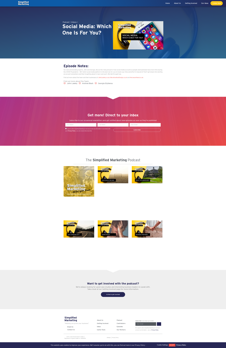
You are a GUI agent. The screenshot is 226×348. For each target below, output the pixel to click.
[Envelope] (159, 337)
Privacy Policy (71, 131)
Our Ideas (204, 3)
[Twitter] (148, 337)
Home (167, 3)
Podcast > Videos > (70, 22)
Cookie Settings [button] (162, 345)
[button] (138, 35)
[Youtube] (145, 337)
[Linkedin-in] (155, 337)
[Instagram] (152, 337)
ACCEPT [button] (172, 345)
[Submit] (159, 324)
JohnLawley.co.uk (104, 77)
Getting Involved (191, 3)
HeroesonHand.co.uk (136, 77)
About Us (177, 3)
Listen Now (217, 3)
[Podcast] (141, 337)
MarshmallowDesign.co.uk (118, 77)
